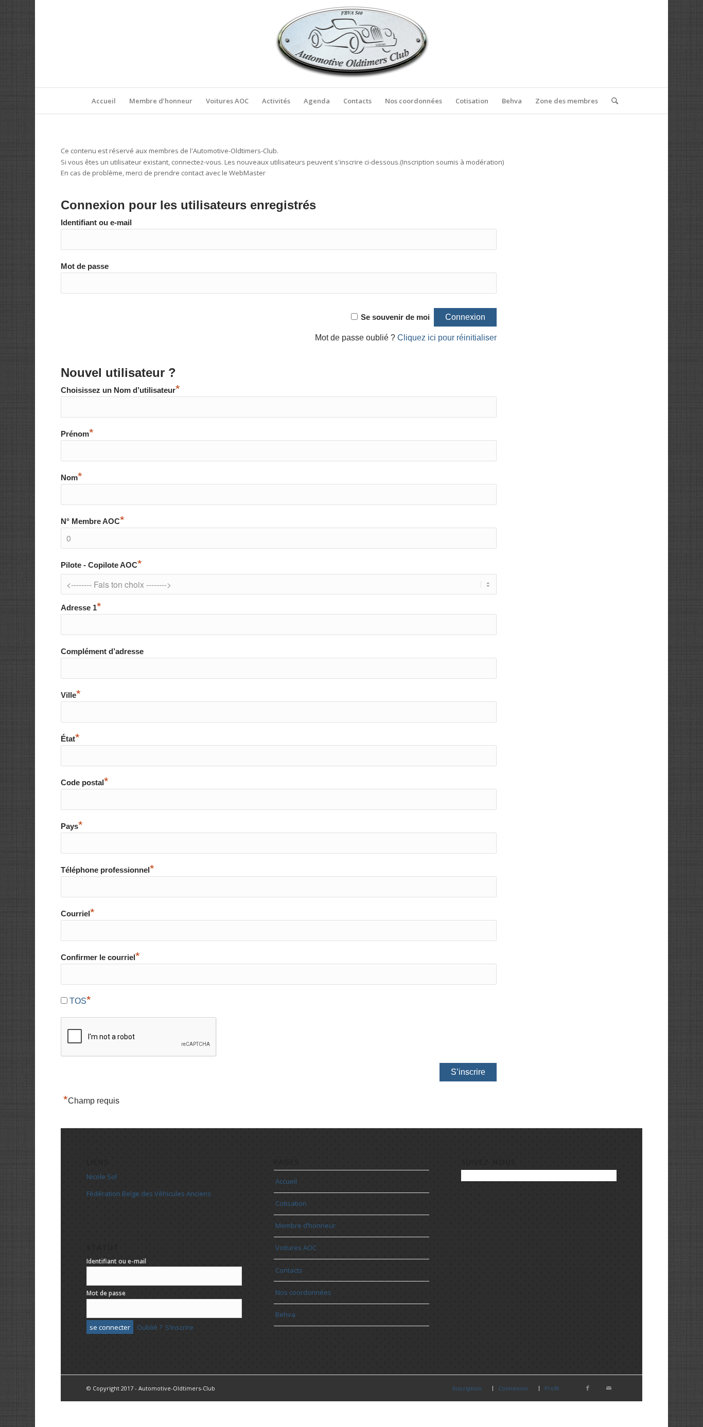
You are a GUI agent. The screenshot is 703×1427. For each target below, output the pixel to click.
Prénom (77, 434)
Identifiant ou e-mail (96, 223)
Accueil (286, 1181)
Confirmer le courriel (100, 957)
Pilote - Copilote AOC (101, 565)
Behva (285, 1314)
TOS (77, 1001)
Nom (71, 478)
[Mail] (609, 1388)
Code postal (85, 783)
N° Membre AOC (93, 521)
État (70, 739)
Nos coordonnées (303, 1292)
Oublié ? (149, 1327)
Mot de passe (85, 266)
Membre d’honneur (305, 1225)
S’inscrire (179, 1327)
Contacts (289, 1270)
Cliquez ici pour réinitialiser (447, 337)
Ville (71, 695)
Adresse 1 (81, 608)
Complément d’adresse (102, 651)
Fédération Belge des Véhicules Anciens (148, 1193)
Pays (72, 826)
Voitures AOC (296, 1247)
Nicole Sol (101, 1176)
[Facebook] (587, 1388)
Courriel (78, 914)
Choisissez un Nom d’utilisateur (120, 390)
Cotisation (291, 1203)
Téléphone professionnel (107, 870)
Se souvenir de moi (395, 317)
